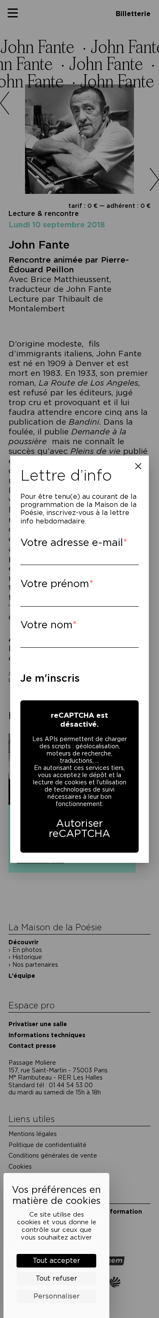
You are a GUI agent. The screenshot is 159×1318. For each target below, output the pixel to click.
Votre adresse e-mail (71, 542)
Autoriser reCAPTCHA (79, 828)
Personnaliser (56, 1296)
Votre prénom (54, 583)
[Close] (138, 466)
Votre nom (46, 624)
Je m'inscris (50, 678)
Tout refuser (56, 1278)
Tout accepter (56, 1260)
